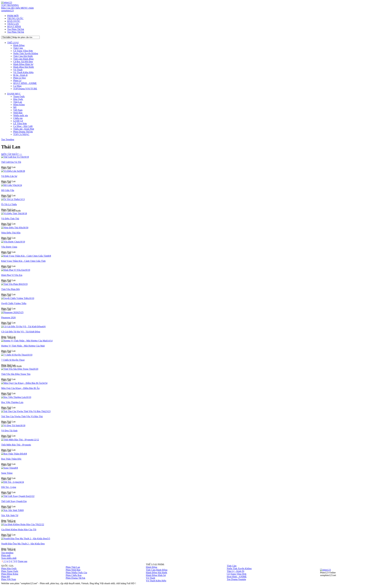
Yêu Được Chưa (9, 247)
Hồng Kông (19, 104)
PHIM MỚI (12, 15)
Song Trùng (6, 473)
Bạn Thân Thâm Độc (11, 459)
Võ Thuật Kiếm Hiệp (23, 72)
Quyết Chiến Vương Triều (13, 303)
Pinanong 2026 (8, 317)
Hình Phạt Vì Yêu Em (11, 275)
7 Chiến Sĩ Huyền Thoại (13, 360)
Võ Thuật (17, 69)
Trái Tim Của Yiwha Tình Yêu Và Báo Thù (22, 416)
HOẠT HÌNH (14, 26)
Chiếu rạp (18, 118)
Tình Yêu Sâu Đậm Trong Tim (15, 374)
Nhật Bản (17, 112)
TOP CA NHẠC (21, 134)
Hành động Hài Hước (23, 67)
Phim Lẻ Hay (19, 78)
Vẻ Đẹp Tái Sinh (9, 430)
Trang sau (22, 561)
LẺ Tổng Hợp (20, 123)
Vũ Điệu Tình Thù (10, 218)
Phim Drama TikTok (23, 131)
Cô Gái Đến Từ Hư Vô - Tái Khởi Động (20, 331)
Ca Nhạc (17, 86)
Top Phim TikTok (15, 29)
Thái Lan (17, 102)
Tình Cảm (18, 48)
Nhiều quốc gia (20, 115)
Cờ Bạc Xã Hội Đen (23, 61)
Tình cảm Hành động (23, 59)
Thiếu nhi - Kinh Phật (23, 129)
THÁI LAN (13, 24)
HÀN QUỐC (13, 21)
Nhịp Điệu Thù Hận (10, 232)
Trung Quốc (19, 96)
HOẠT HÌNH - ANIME (25, 83)
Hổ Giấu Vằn (7, 190)
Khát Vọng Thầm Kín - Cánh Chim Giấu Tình (23, 261)
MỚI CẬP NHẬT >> (11, 154)
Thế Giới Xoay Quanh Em (14, 501)
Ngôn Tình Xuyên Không (25, 53)
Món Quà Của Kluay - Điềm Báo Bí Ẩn (20, 388)
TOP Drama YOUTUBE (25, 88)
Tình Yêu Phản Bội (10, 289)
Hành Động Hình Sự (23, 64)
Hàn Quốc (18, 99)
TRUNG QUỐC (15, 18)
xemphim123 (7, 10)
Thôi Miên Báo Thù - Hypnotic (16, 444)
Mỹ (15, 107)
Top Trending (7, 139)
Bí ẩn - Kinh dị (20, 75)
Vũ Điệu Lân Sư (9, 176)
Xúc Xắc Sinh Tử (9, 515)
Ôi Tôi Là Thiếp (9, 204)
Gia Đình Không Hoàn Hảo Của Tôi (18, 529)
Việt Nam (17, 110)
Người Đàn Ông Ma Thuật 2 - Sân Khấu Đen (23, 543)
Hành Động (19, 45)
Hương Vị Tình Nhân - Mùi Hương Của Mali (23, 346)
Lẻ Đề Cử (18, 121)
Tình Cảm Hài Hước (23, 56)
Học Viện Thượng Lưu (12, 402)
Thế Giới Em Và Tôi (11, 162)
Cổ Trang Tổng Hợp (23, 50)
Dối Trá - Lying (8, 487)
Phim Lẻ (17, 80)
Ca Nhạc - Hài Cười (22, 126)
